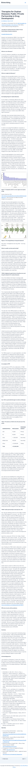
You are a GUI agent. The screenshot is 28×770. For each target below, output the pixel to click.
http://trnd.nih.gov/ (10, 749)
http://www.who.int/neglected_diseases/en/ (12, 754)
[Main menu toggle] (25, 2)
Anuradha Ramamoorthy (6, 34)
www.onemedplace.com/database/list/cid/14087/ (12, 605)
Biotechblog (5, 2)
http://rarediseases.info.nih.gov (10, 746)
